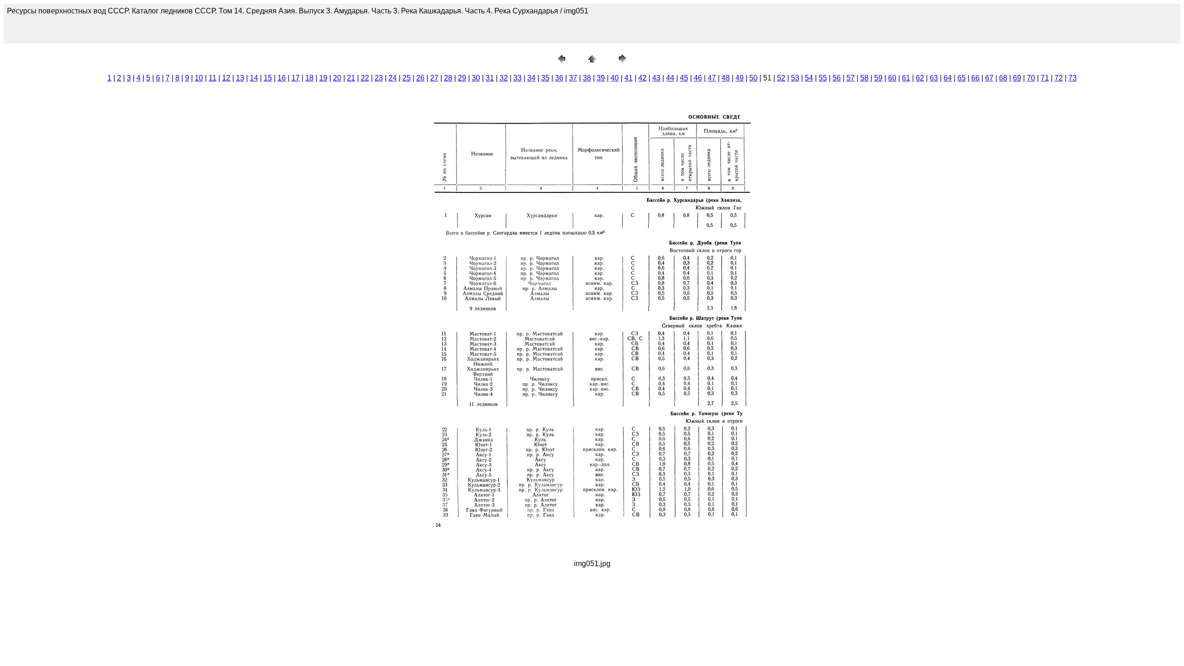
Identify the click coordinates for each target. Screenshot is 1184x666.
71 (1045, 78)
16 (282, 78)
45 (684, 78)
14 (254, 78)
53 (795, 78)
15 (268, 78)
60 (892, 78)
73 (1072, 78)
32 (504, 78)
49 (739, 78)
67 (989, 78)
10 (199, 78)
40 (614, 78)
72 (1058, 78)
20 (337, 78)
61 (906, 78)
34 (531, 78)
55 (823, 78)
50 (753, 78)
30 (476, 78)
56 (836, 78)
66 (975, 78)
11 (212, 78)
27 (434, 78)
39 (601, 78)
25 (406, 78)
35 (545, 78)
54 (809, 78)
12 (226, 78)
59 (878, 78)
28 (448, 78)
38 (587, 78)
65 (961, 78)
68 (1003, 78)
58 (864, 78)
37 (573, 78)
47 (712, 78)
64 (948, 78)
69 (1017, 78)
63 (934, 78)
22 (365, 78)
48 (726, 78)
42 (642, 78)
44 (670, 78)
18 (309, 78)
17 (295, 78)
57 (850, 78)
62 (920, 78)
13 (240, 78)
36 (559, 78)
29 (462, 78)
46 (698, 78)
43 (656, 78)
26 (420, 78)
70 (1031, 78)
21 (351, 78)
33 (517, 78)
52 (781, 78)
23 (379, 78)
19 (323, 78)
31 (490, 78)
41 (628, 78)
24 (392, 78)
